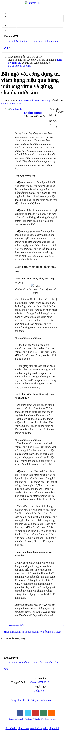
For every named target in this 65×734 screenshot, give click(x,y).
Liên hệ (26, 700)
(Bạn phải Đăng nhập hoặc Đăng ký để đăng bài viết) (32, 631)
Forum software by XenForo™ (32, 719)
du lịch (17, 728)
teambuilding (37, 728)
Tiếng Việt (39, 690)
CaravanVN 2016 (39, 682)
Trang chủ (15, 700)
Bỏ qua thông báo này (19, 65)
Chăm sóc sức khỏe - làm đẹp (34, 100)
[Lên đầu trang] (59, 721)
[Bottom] (59, 728)
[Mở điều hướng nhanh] (5, 653)
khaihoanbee (8, 103)
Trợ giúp (34, 700)
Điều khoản (46, 700)
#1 (63, 625)
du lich (9, 728)
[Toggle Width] (18, 686)
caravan (25, 728)
